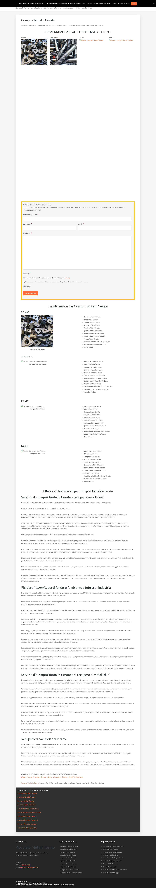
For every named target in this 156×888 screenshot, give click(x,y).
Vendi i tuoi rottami (76, 777)
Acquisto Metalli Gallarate (27, 828)
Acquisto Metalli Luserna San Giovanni (115, 870)
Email (81, 224)
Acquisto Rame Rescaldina (68, 849)
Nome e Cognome (31, 215)
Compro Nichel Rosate (26, 801)
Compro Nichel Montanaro (111, 849)
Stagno (29, 777)
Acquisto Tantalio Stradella (27, 816)
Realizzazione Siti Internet (24, 885)
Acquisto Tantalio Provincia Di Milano (71, 873)
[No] (153, 3)
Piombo (36, 777)
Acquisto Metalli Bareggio (111, 873)
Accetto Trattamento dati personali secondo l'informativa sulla (47, 278)
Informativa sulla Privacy (23, 883)
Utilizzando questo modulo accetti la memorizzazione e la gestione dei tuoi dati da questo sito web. (56, 282)
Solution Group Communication (64, 885)
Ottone (64, 777)
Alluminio (56, 777)
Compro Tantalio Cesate (30, 783)
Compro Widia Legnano (67, 852)
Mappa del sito (37, 883)
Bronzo (43, 777)
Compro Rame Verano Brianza (69, 870)
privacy (67, 278)
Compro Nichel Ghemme (26, 805)
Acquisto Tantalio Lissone (68, 855)
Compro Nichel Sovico (110, 867)
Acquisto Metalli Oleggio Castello (113, 858)
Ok (134, 3)
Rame (50, 777)
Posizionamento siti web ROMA (43, 885)
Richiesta (27, 233)
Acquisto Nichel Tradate (26, 797)
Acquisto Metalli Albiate (110, 855)
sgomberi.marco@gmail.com (29, 867)
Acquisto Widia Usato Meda (69, 846)
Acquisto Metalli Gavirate (68, 858)
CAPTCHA (26, 286)
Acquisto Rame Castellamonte (112, 852)
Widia (23, 777)
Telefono (27, 224)
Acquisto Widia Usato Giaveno (112, 861)
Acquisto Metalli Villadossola (28, 808)
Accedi (45, 883)
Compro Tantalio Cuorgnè (27, 824)
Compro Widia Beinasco (110, 864)
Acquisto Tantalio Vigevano (27, 793)
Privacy (26, 273)
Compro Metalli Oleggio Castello (113, 846)
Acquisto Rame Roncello (68, 861)
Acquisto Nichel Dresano (68, 867)
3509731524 (26, 865)
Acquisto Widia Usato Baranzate (29, 812)
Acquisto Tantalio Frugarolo (28, 820)
